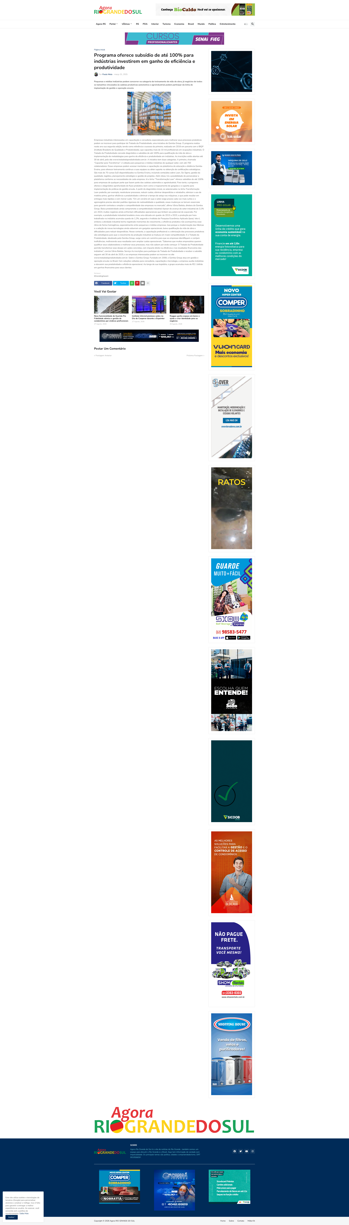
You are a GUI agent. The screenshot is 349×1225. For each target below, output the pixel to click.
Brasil (191, 23)
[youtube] (246, 1151)
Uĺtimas (126, 23)
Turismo (167, 23)
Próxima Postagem (195, 355)
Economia (179, 23)
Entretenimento (227, 23)
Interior (155, 23)
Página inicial (99, 50)
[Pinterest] (137, 283)
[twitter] (240, 1151)
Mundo (201, 23)
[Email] (142, 283)
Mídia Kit (251, 1221)
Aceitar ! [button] (11, 1217)
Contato (240, 1221)
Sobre (231, 1221)
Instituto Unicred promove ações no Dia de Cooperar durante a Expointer (148, 317)
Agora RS (101, 23)
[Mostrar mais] (148, 283)
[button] (246, 24)
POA (145, 23)
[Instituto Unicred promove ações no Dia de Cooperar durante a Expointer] (149, 304)
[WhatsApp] (132, 283)
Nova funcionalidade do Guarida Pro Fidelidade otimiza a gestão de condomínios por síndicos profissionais (111, 318)
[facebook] (234, 1151)
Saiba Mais (24, 1213)
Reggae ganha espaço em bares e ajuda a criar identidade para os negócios (185, 318)
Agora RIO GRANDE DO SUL (122, 1221)
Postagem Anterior (104, 355)
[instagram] (252, 1151)
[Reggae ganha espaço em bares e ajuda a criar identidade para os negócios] (187, 304)
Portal (112, 23)
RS (137, 23)
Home (222, 1221)
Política (212, 23)
